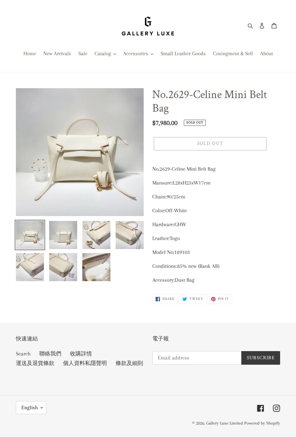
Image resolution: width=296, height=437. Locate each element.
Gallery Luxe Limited (225, 423)
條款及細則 (129, 363)
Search (23, 354)
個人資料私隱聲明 (85, 363)
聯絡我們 (50, 354)
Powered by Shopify (262, 423)
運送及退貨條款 (35, 363)
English (29, 407)
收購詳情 (81, 354)
